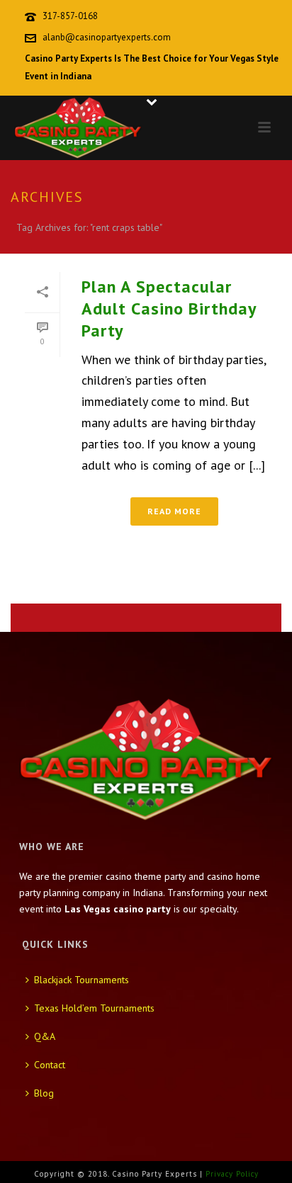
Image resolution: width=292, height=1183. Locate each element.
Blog (44, 1093)
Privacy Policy (232, 1174)
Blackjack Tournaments (81, 979)
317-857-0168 (70, 16)
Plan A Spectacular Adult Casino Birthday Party (169, 308)
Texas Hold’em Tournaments (94, 1008)
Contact (49, 1064)
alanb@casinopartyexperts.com (107, 37)
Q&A (44, 1036)
